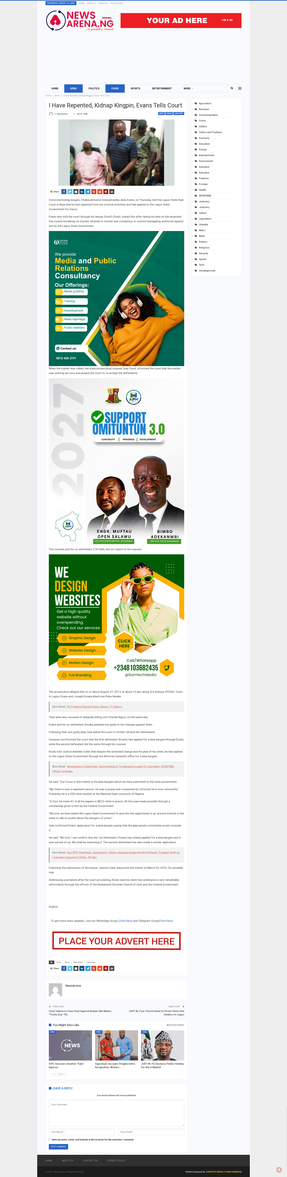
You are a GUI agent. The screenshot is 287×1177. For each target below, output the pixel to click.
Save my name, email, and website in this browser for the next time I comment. (93, 1139)
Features (204, 178)
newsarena (91, 962)
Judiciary (178, 113)
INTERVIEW (205, 195)
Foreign (203, 184)
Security (203, 253)
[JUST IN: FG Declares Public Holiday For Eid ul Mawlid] (162, 1045)
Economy (204, 138)
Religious (204, 247)
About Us (91, 3)
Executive (204, 167)
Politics (94, 88)
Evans (67, 962)
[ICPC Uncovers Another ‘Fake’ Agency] (70, 1045)
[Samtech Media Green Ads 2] (116, 621)
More (187, 88)
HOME (82, 3)
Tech (201, 265)
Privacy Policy (117, 3)
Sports (135, 88)
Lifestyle (203, 224)
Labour (203, 213)
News (73, 88)
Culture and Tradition (210, 132)
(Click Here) (125, 920)
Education (204, 144)
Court (59, 962)
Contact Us (103, 3)
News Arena (78, 962)
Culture (203, 126)
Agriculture (205, 103)
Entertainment (162, 88)
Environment (206, 161)
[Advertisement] (143, 56)
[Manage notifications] (279, 1169)
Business (204, 109)
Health (202, 190)
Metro (202, 230)
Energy (203, 149)
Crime (115, 88)
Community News (208, 115)
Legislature (205, 218)
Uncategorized (207, 270)
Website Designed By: (196, 1172)
